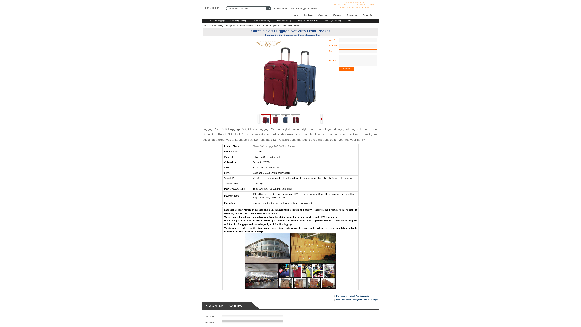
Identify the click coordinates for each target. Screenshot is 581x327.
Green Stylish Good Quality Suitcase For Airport (357, 300)
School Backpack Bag (283, 21)
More (349, 21)
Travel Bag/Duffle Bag (332, 21)
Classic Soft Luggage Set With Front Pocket (278, 26)
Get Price (346, 69)
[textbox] (246, 8)
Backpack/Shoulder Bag (261, 21)
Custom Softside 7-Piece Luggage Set (352, 296)
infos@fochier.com (307, 8)
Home (295, 15)
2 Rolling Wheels (245, 26)
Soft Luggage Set (234, 129)
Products (308, 15)
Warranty (337, 15)
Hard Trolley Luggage (217, 21)
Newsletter (368, 15)
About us (322, 15)
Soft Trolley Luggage (238, 21)
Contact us (352, 15)
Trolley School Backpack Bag (307, 21)
